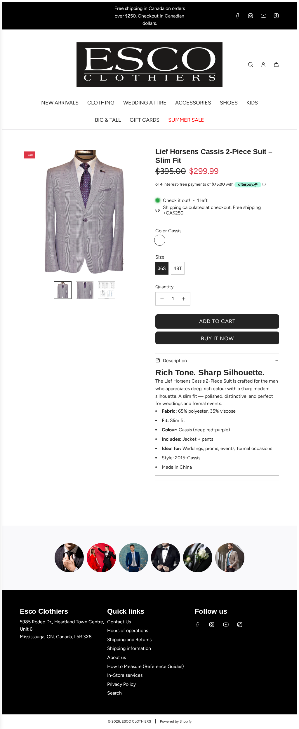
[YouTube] (263, 16)
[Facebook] (237, 16)
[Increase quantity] (183, 298)
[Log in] (263, 64)
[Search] (250, 64)
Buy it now (217, 338)
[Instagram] (250, 16)
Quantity (164, 286)
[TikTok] (276, 16)
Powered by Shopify (176, 721)
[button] (24, 212)
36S (162, 268)
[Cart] (276, 64)
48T (177, 268)
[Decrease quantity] (162, 298)
